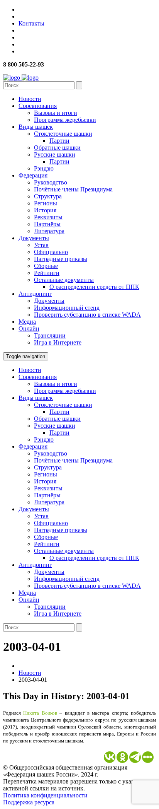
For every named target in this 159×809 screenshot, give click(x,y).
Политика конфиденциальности (45, 795)
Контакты (31, 23)
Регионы (45, 203)
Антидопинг (35, 293)
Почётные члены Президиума (73, 189)
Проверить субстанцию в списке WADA (87, 314)
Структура (48, 196)
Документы (34, 238)
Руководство (50, 182)
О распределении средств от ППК (94, 286)
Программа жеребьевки (65, 119)
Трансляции (50, 335)
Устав (41, 245)
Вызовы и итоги (55, 112)
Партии (59, 140)
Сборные (46, 266)
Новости (30, 99)
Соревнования (38, 105)
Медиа (27, 321)
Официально (51, 252)
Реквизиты (48, 217)
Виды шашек (36, 126)
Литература (49, 231)
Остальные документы (64, 279)
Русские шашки (54, 154)
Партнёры (47, 224)
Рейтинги (46, 273)
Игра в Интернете (57, 342)
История (45, 210)
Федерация (33, 175)
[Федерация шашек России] (21, 77)
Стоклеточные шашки (63, 133)
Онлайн (29, 328)
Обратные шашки (57, 147)
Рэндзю (44, 168)
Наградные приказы (60, 259)
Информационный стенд (67, 307)
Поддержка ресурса (28, 802)
